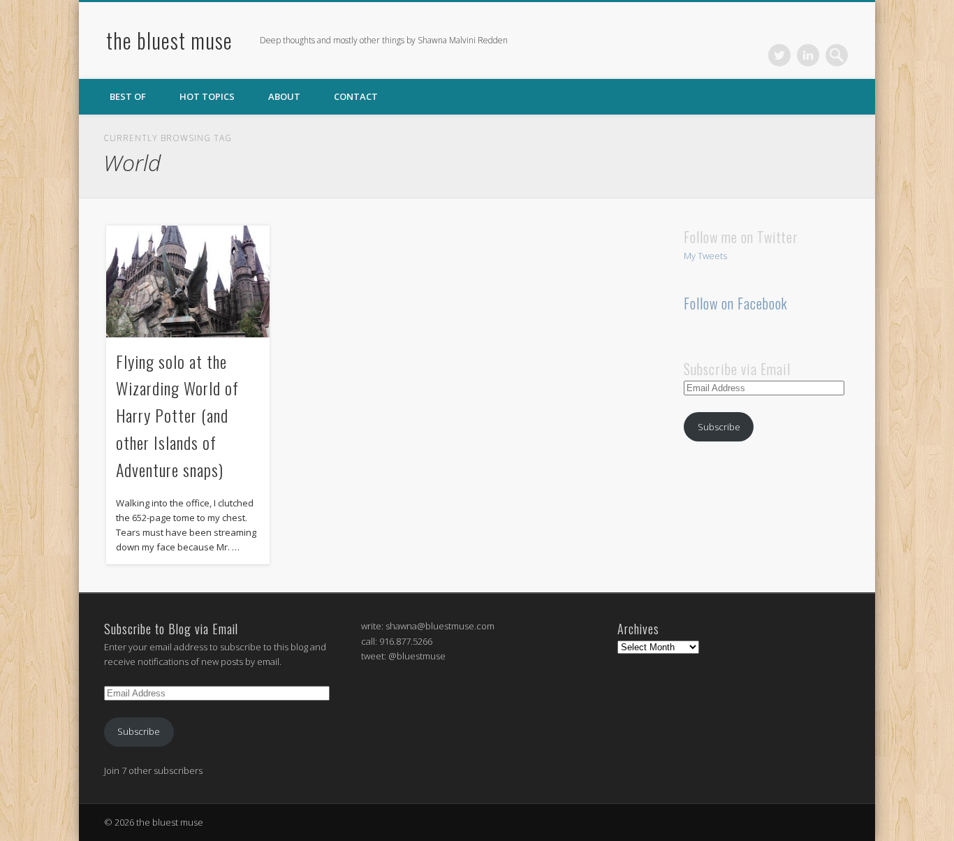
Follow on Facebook (736, 303)
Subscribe (719, 427)
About (284, 96)
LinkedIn (808, 55)
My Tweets (705, 255)
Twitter (779, 55)
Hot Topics (207, 96)
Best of (128, 96)
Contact (356, 96)
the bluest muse (169, 40)
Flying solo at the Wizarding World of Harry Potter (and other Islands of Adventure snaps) (177, 416)
